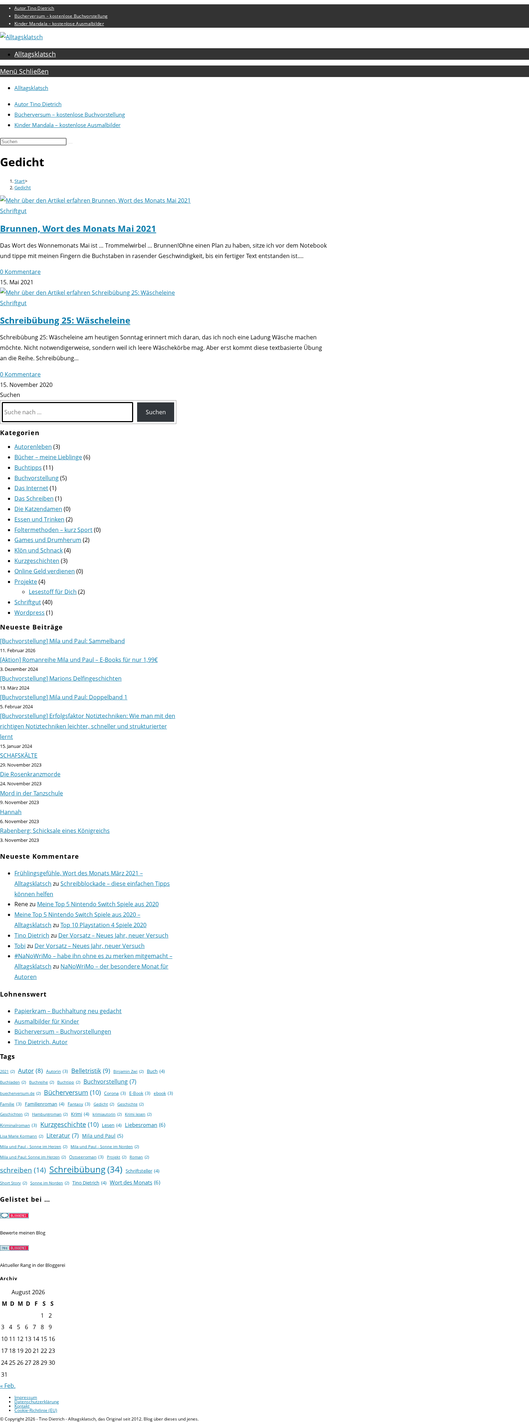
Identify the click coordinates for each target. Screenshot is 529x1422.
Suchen (10, 395)
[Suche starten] (70, 143)
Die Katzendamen (38, 509)
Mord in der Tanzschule (31, 793)
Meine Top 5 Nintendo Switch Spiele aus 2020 (98, 904)
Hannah (11, 812)
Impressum (25, 1397)
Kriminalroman (18, 1125)
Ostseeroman (86, 1157)
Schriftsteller (142, 1171)
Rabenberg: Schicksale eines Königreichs (55, 831)
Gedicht (22, 187)
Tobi (20, 946)
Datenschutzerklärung (36, 1402)
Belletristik (90, 1070)
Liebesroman (145, 1124)
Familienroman (44, 1104)
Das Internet (31, 488)
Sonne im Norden (49, 1183)
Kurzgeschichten (36, 561)
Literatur (62, 1135)
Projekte (25, 582)
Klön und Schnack (38, 550)
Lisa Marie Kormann (21, 1136)
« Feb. (7, 1386)
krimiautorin (107, 1114)
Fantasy (79, 1104)
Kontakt (22, 1406)
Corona (115, 1093)
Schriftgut (13, 211)
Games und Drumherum (47, 540)
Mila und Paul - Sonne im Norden (105, 1146)
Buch (156, 1071)
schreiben (23, 1170)
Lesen (112, 1125)
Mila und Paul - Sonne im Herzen (33, 1146)
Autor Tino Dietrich (34, 8)
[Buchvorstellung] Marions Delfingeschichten (61, 678)
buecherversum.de (20, 1093)
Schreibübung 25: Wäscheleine (65, 320)
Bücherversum (72, 1092)
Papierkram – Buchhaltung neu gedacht (68, 1011)
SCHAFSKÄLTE (18, 755)
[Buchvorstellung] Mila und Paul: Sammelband (62, 641)
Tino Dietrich (31, 935)
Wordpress (29, 613)
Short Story (13, 1183)
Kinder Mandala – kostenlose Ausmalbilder (59, 24)
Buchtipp (68, 1082)
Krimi (80, 1114)
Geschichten (14, 1114)
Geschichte (130, 1104)
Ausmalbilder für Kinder (46, 1021)
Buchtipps (28, 467)
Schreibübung (85, 1169)
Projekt (116, 1157)
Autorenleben (33, 447)
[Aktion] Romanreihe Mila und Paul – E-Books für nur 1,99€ (79, 660)
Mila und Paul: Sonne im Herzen (33, 1157)
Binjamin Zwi (128, 1071)
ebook (163, 1093)
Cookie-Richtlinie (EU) (35, 1410)
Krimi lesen (138, 1114)
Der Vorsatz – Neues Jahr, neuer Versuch (113, 935)
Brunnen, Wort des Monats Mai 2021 (78, 228)
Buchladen (13, 1082)
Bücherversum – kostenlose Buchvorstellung (61, 16)
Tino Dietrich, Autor (41, 1042)
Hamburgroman (50, 1114)
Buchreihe (41, 1082)
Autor (30, 1070)
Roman (139, 1157)
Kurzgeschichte (69, 1124)
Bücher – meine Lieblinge (48, 457)
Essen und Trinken (39, 519)
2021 (7, 1071)
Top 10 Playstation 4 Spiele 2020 (103, 925)
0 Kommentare (20, 272)
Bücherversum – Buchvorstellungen (62, 1031)
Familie (11, 1104)
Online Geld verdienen (44, 571)
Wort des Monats (135, 1182)
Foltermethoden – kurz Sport (53, 530)
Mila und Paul (102, 1135)
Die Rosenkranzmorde (30, 774)
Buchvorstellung (36, 478)
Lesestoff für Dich (53, 592)
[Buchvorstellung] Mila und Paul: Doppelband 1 (63, 697)
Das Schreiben (34, 498)
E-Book (139, 1093)
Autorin (57, 1071)
